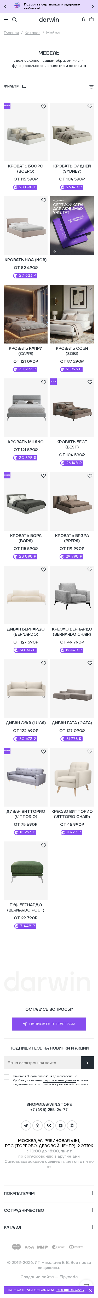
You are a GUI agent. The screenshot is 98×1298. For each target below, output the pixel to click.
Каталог (32, 32)
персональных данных (59, 1080)
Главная (11, 32)
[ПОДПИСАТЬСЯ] (87, 1062)
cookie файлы (70, 1290)
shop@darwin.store (49, 1104)
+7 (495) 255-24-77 (49, 1109)
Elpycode (69, 1277)
